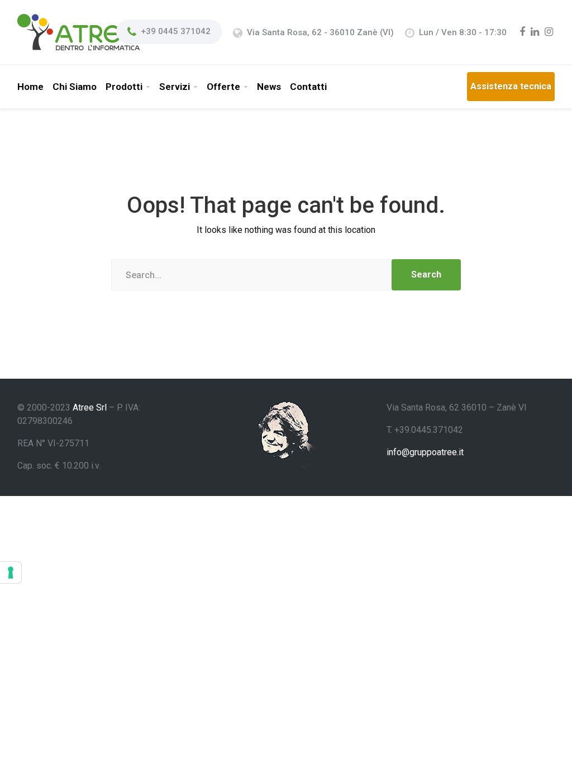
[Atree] (78, 31)
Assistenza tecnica (510, 86)
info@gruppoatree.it (425, 452)
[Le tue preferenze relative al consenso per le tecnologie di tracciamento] (10, 572)
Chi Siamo (75, 86)
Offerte (223, 86)
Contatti (308, 86)
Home (30, 86)
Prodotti (124, 86)
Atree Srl (90, 407)
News (269, 86)
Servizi (174, 86)
